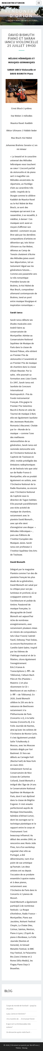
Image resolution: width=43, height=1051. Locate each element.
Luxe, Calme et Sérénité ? (16, 1014)
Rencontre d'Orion (13, 2)
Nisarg (24, 1048)
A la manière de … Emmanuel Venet (20, 1019)
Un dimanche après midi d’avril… (19, 1032)
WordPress (34, 1045)
